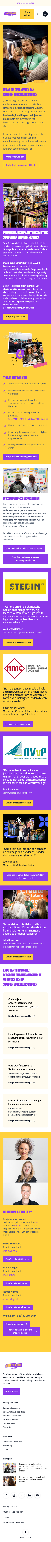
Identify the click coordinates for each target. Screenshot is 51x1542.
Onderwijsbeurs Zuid (11, 1408)
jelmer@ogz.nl (10, 1299)
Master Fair (7, 1427)
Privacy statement (10, 1506)
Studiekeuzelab (9, 1423)
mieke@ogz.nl (10, 1251)
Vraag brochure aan (14, 1324)
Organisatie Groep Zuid (12, 1442)
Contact (6, 1449)
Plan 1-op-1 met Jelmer (16, 1307)
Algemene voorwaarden (13, 1512)
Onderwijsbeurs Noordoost (14, 1412)
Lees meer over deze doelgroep (28, 419)
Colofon (6, 1517)
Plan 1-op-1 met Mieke (15, 1259)
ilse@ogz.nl (9, 1275)
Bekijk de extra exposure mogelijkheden (20, 1331)
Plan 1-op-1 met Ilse (14, 1283)
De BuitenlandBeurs (11, 1420)
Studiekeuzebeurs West (12, 1416)
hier (37, 1222)
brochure (18, 1225)
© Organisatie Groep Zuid (13, 1523)
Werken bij (7, 1446)
